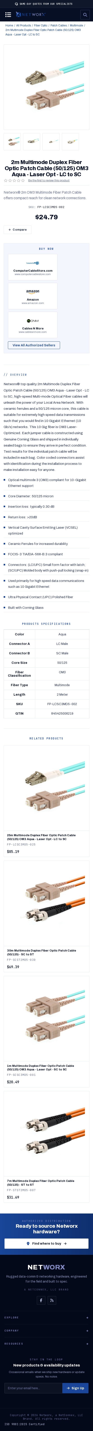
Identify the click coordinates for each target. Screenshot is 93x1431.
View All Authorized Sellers (34, 345)
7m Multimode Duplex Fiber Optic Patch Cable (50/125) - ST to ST (40, 1182)
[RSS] (52, 1300)
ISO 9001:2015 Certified (25, 1424)
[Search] (85, 14)
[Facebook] (41, 1300)
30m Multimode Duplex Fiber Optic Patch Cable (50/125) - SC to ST (41, 952)
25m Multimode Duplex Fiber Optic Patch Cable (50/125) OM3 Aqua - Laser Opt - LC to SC (41, 837)
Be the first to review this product (49, 180)
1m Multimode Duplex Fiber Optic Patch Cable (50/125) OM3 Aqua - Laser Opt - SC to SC (40, 1067)
